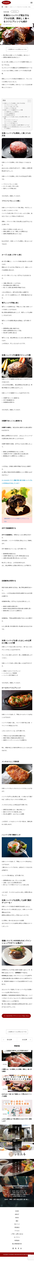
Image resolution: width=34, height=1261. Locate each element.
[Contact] (21, 1248)
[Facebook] (18, 1248)
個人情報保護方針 (17, 1243)
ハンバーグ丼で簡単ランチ (12, 123)
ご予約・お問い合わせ (17, 1234)
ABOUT (17, 1214)
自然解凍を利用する (10, 115)
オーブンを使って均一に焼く (12, 106)
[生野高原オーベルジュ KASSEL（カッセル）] (6, 2)
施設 (17, 1221)
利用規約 (17, 1240)
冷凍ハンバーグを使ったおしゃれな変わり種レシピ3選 (17, 117)
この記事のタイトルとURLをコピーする (17, 49)
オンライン (15, 11)
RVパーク (17, 1224)
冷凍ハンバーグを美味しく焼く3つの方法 (14, 103)
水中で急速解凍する (10, 113)
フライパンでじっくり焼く (12, 104)
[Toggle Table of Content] (28, 100)
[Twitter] (16, 1248)
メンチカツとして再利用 (11, 121)
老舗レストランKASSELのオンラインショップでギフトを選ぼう (17, 127)
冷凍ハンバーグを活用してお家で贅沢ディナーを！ (17, 125)
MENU (17, 1217)
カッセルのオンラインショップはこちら (16, 1016)
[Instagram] (13, 1248)
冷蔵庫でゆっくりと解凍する (12, 111)
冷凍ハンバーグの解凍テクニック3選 (13, 110)
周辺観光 (17, 1227)
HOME (17, 1211)
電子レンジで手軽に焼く (11, 108)
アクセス (17, 1230)
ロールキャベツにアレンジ (12, 119)
